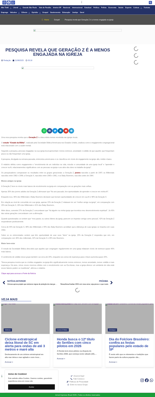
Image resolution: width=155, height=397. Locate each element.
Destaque (112, 330)
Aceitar (31, 387)
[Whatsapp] (13, 2)
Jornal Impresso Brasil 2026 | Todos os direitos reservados (77, 395)
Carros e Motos (62, 330)
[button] (150, 2)
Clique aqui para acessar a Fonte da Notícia (18, 273)
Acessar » (9, 362)
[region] (31, 381)
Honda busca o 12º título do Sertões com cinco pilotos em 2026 (76, 342)
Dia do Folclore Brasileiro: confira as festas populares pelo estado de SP (129, 344)
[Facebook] (9, 2)
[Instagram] (4, 2)
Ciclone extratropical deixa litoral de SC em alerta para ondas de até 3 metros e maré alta (25, 344)
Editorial (8, 330)
